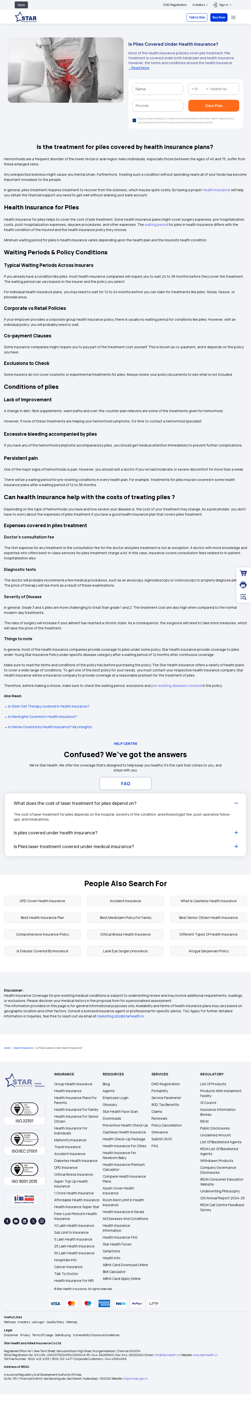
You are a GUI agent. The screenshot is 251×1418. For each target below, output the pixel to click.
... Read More (138, 67)
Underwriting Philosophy (220, 1191)
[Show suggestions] (207, 89)
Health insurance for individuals (71, 1130)
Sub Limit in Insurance (71, 1232)
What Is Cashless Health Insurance (209, 900)
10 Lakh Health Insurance (74, 1225)
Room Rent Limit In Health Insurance (123, 1202)
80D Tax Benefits (165, 1104)
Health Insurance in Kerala (123, 1211)
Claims (156, 1111)
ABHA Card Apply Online (122, 1278)
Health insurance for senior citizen (76, 1119)
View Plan (214, 105)
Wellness (10, 1322)
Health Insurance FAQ (120, 1237)
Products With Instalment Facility (220, 1093)
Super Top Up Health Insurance (71, 1183)
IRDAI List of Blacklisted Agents (219, 1151)
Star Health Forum (117, 1244)
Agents (109, 1090)
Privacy (25, 1335)
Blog (106, 1084)
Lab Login (38, 1322)
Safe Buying (63, 1335)
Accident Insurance (125, 900)
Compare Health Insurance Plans (124, 1179)
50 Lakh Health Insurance (74, 1253)
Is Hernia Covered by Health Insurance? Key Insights (50, 726)
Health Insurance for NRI (74, 1280)
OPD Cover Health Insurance (42, 900)
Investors (24, 1322)
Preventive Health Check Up (125, 1125)
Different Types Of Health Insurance (209, 934)
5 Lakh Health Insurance (73, 1239)
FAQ (154, 1145)
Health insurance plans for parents (75, 1100)
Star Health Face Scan (120, 1111)
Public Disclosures (215, 1128)
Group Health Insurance (73, 1084)
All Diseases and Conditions (125, 1218)
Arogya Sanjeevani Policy (209, 951)
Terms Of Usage (42, 1335)
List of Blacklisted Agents (221, 1142)
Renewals (159, 1118)
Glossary (110, 1104)
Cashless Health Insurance (124, 1132)
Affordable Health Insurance (77, 1200)
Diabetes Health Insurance (76, 1160)
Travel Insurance (67, 1146)
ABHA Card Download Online (125, 1264)
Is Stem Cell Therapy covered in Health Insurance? (48, 706)
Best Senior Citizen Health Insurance (208, 917)
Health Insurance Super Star (76, 1206)
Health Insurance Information (116, 1228)
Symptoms (111, 1251)
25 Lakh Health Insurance (74, 1246)
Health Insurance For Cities (124, 1145)
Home (7, 1048)
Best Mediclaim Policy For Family (125, 917)
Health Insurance (23, 1048)
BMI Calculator (114, 1271)
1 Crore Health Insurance (74, 1193)
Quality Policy (55, 1322)
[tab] (125, 783)
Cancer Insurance (68, 1266)
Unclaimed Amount (215, 1135)
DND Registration (175, 5)
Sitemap (71, 1322)
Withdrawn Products (216, 1160)
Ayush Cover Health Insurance (118, 1190)
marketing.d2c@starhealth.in (120, 1016)
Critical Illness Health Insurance (125, 934)
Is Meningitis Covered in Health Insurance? (42, 716)
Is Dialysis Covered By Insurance (42, 951)
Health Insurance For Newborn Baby (119, 1155)
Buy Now (219, 17)
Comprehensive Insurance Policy (42, 934)
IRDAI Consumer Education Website (221, 1181)
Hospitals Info (65, 1260)
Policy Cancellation (166, 1125)
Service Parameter (166, 1097)
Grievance (159, 1132)
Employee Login (115, 1097)
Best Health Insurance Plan (42, 917)
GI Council (208, 1102)
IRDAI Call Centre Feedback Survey (222, 1207)
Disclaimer (11, 1335)
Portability (159, 1090)
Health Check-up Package (124, 1139)
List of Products (213, 1084)
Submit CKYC (161, 1139)
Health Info (111, 1258)
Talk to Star (197, 17)
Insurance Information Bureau (218, 1112)
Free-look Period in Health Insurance (75, 1216)
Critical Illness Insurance (73, 1174)
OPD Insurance (66, 1167)
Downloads (112, 1118)
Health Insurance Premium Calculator (124, 1167)
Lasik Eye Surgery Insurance (125, 951)
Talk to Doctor (66, 1273)
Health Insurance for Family (76, 1109)
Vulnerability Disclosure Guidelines (96, 1335)
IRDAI (204, 1121)
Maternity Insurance (70, 1140)
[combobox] (197, 89)
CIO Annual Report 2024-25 (222, 1198)
